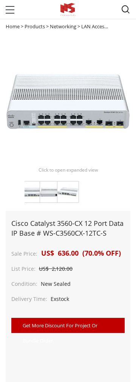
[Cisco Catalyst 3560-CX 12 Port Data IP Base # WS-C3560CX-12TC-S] (33, 192)
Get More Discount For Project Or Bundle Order (60, 327)
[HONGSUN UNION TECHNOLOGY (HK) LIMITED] (68, 9)
